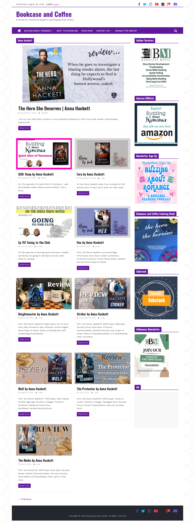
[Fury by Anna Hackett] (102, 140)
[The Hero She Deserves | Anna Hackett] (73, 47)
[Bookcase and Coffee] (19, 31)
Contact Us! (103, 30)
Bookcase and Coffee (44, 14)
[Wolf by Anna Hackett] (44, 354)
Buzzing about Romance (37, 30)
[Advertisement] (157, 410)
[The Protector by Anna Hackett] (102, 354)
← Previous (24, 499)
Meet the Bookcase (67, 30)
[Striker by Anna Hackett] (102, 279)
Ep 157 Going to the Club (34, 242)
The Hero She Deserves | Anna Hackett (54, 108)
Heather (44, 113)
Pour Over (87, 30)
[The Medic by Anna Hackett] (44, 426)
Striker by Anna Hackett (92, 314)
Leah (103, 178)
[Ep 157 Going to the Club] (44, 208)
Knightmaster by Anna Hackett (38, 314)
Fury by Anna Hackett (90, 174)
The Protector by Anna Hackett (97, 388)
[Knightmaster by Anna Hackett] (44, 279)
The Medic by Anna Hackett (35, 460)
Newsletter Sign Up (126, 30)
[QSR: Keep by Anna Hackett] (44, 140)
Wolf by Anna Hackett (32, 388)
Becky (43, 178)
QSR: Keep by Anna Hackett (36, 174)
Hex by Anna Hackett (90, 242)
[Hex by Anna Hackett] (102, 208)
